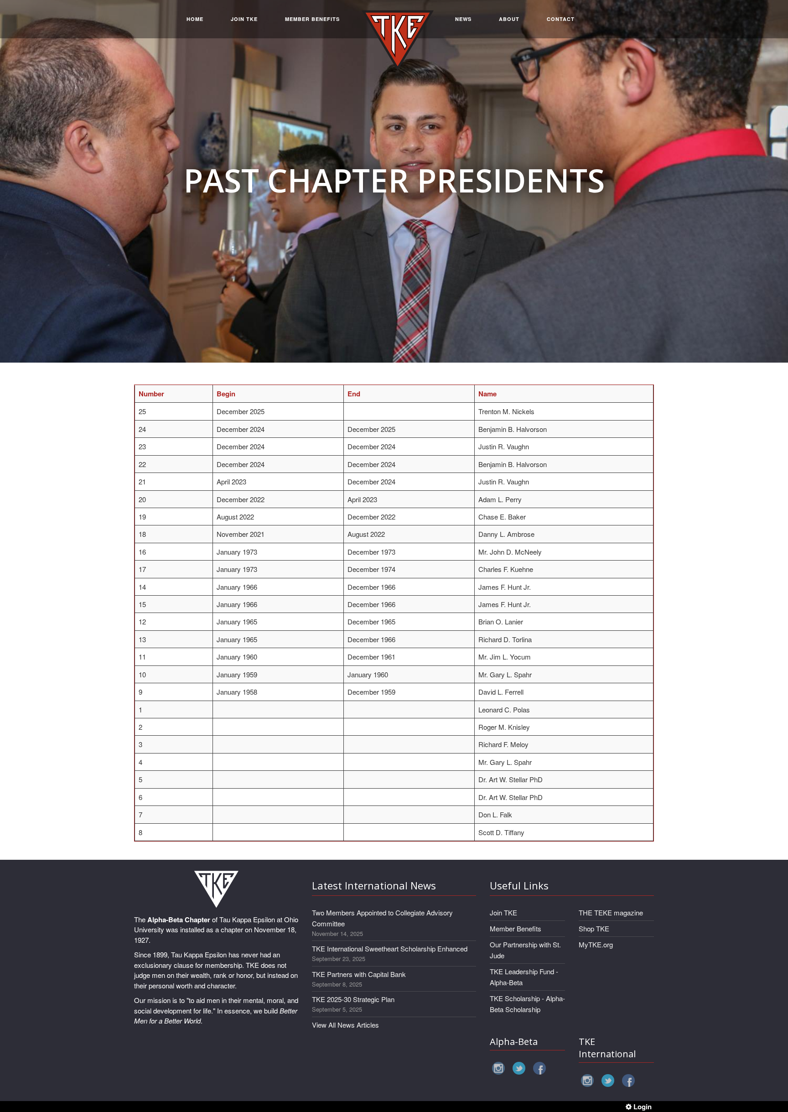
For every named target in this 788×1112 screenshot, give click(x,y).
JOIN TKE (244, 19)
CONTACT (561, 19)
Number (151, 394)
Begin (226, 394)
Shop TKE (594, 928)
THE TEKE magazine (611, 912)
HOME (195, 19)
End (353, 394)
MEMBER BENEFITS (312, 19)
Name (487, 394)
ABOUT (509, 19)
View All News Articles (345, 1024)
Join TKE (503, 912)
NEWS (463, 19)
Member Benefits (515, 928)
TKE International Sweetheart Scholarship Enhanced (389, 948)
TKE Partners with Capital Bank (359, 974)
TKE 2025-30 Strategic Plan (353, 999)
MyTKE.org (596, 944)
